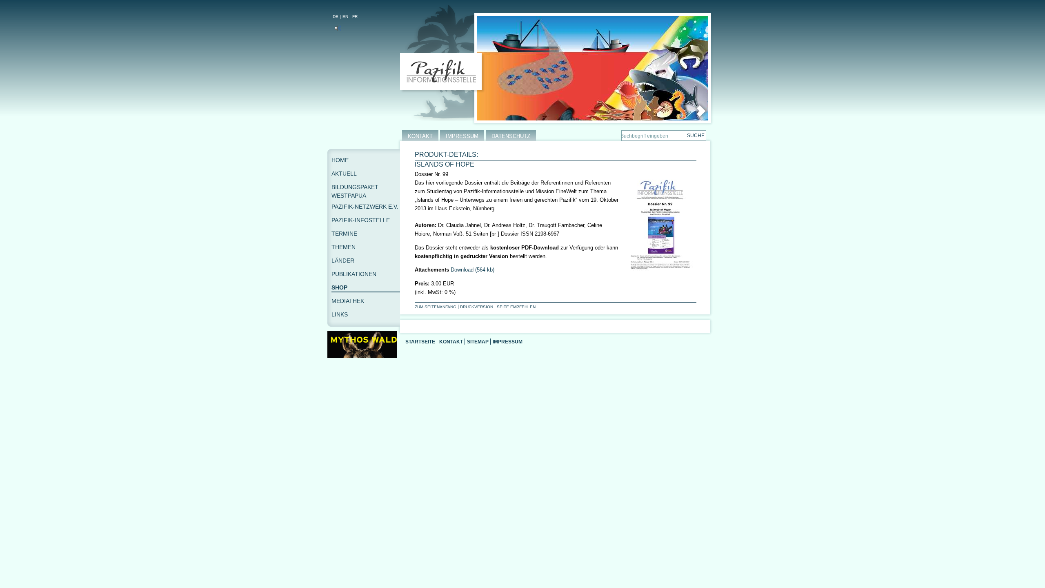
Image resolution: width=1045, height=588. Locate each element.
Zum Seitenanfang (435, 307)
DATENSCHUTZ (510, 136)
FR (355, 16)
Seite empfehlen (516, 307)
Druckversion (476, 307)
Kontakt (451, 341)
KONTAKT (420, 136)
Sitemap (478, 341)
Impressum (507, 341)
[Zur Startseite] (442, 73)
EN (345, 16)
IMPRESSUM (462, 136)
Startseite (420, 341)
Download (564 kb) (472, 270)
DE (335, 16)
